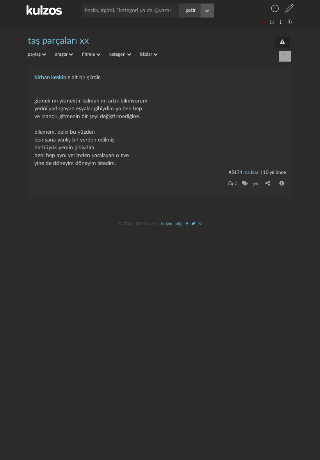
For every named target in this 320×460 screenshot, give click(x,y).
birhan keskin (50, 77)
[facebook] (187, 224)
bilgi (179, 224)
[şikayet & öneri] (282, 42)
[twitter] (193, 224)
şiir (255, 183)
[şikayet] (282, 183)
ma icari (252, 172)
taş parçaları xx (58, 41)
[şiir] (244, 183)
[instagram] (200, 224)
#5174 (235, 172)
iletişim (166, 224)
